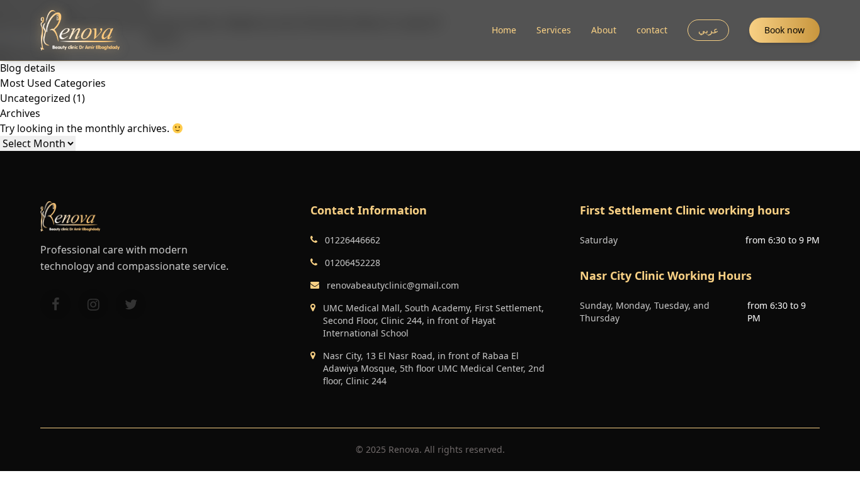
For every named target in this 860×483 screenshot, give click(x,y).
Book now (784, 30)
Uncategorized (35, 98)
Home (504, 30)
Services (553, 30)
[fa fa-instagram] (93, 304)
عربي (708, 30)
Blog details (27, 68)
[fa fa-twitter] (131, 304)
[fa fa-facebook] (55, 304)
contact (652, 30)
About (603, 30)
